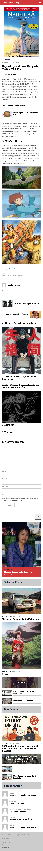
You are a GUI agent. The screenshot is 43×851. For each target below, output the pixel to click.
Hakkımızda (6, 842)
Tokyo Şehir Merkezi (18, 811)
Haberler (4, 273)
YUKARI (6, 838)
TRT (24, 275)
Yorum (4, 447)
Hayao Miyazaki (10, 275)
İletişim (4, 845)
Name (4, 471)
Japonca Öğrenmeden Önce (21, 819)
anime (4, 275)
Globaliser (5, 847)
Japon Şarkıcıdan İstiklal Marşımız (24, 795)
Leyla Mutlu (12, 74)
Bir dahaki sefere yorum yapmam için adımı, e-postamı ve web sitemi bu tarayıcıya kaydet (20, 499)
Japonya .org (10, 2)
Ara (3, 512)
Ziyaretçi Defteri (17, 803)
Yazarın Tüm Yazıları (7, 291)
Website (5, 486)
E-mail (4, 479)
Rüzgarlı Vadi (19, 275)
